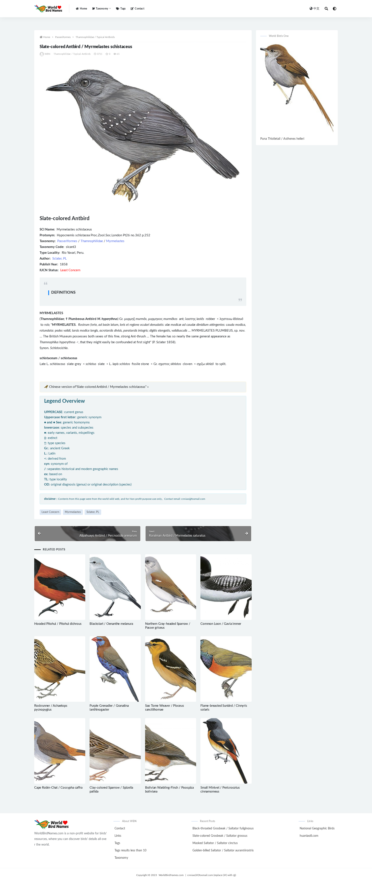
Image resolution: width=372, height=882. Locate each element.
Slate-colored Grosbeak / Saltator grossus (219, 835)
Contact (139, 8)
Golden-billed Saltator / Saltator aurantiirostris (223, 850)
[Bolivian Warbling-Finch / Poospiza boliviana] (170, 751)
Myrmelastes (115, 241)
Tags (123, 8)
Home (83, 8)
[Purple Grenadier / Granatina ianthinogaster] (115, 669)
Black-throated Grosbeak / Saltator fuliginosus (223, 828)
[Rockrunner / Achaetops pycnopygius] (59, 669)
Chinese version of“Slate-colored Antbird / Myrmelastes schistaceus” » (99, 387)
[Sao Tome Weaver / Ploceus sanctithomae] (170, 669)
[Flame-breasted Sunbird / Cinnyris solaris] (225, 669)
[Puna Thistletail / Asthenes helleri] (296, 89)
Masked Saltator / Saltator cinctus (215, 843)
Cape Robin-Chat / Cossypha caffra (58, 787)
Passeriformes (63, 37)
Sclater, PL (59, 258)
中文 (316, 8)
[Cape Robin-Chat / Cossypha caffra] (59, 751)
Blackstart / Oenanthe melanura (111, 623)
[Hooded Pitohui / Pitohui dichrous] (59, 587)
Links (118, 835)
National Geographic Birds (317, 828)
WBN (47, 54)
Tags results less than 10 (130, 850)
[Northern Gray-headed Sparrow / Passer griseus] (170, 587)
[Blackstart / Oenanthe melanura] (115, 587)
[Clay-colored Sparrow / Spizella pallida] (115, 751)
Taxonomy (121, 857)
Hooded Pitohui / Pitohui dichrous (57, 623)
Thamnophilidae (92, 241)
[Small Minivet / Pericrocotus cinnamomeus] (225, 751)
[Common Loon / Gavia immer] (225, 587)
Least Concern (50, 512)
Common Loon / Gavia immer (220, 623)
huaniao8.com (309, 835)
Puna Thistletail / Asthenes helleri (282, 138)
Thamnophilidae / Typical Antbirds (95, 37)
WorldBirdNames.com (171, 875)
